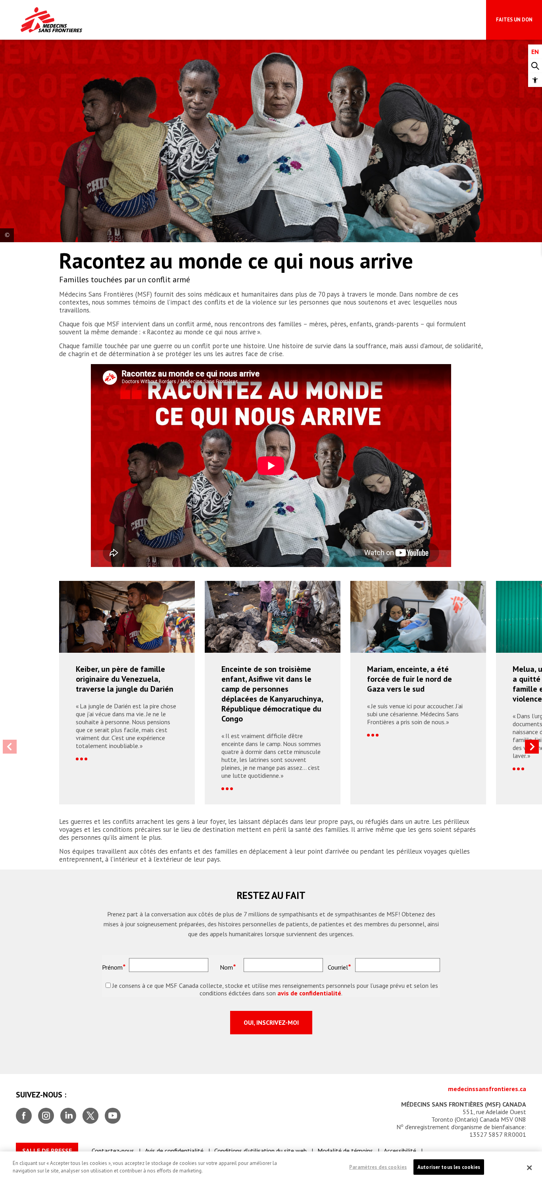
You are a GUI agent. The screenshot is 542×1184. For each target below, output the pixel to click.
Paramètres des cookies (378, 1167)
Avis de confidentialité (174, 1151)
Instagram (46, 1113)
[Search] (535, 66)
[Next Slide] (532, 747)
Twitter (90, 1113)
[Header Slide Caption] (7, 235)
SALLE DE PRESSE (47, 1151)
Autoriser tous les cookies (448, 1167)
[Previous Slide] (10, 747)
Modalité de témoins (345, 1151)
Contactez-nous (113, 1151)
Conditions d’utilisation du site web (260, 1151)
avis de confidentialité (309, 993)
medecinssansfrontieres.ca (487, 1089)
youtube (113, 1113)
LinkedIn (68, 1113)
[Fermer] (529, 1167)
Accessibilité (400, 1151)
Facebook (24, 1113)
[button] (535, 80)
